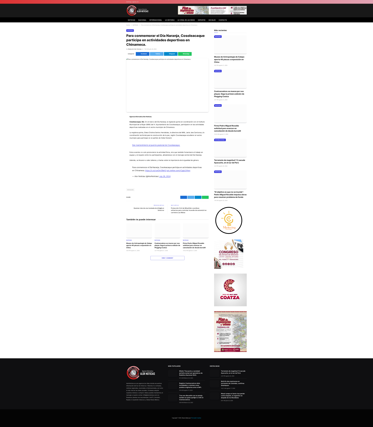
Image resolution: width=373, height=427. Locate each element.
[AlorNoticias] (137, 10)
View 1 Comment (167, 258)
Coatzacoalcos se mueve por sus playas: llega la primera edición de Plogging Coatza (167, 245)
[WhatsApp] (119, 136)
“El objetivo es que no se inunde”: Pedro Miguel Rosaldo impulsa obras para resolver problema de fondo (230, 194)
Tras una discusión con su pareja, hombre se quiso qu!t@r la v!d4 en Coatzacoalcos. (191, 398)
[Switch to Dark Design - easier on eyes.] (246, 2)
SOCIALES (212, 20)
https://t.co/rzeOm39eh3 (155, 170)
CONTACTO (223, 20)
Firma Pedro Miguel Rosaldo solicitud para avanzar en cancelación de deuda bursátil (194, 245)
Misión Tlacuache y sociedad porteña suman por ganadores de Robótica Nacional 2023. (191, 373)
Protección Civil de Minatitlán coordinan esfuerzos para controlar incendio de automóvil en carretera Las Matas (189, 210)
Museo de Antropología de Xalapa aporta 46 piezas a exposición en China (139, 245)
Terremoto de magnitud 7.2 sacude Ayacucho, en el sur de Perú (229, 161)
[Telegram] (119, 131)
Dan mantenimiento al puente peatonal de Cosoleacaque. (156, 145)
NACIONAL (142, 20)
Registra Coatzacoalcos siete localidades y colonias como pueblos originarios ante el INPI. (190, 385)
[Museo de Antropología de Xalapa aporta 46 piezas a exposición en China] (139, 230)
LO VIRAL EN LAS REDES (186, 20)
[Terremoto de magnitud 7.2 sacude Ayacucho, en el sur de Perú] (230, 148)
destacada (130, 190)
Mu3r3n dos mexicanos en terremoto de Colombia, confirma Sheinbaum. (232, 383)
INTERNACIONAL (155, 20)
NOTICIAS (131, 20)
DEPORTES (201, 20)
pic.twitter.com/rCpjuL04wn (178, 170)
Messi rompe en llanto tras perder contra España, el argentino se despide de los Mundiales (233, 396)
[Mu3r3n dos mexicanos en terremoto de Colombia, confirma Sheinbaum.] (214, 383)
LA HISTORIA (169, 20)
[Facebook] (119, 122)
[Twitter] (119, 127)
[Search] (246, 20)
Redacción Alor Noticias (135, 49)
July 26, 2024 (165, 176)
